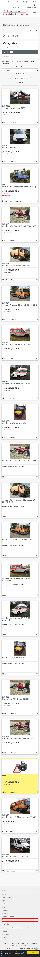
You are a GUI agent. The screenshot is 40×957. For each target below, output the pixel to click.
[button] (9, 2)
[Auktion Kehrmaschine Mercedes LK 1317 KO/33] (20, 490)
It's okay (33, 952)
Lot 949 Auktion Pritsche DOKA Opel (15, 855)
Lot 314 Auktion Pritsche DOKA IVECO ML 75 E (19, 304)
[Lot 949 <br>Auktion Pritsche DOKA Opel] (20, 845)
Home (4, 894)
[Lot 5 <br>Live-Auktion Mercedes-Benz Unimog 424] (20, 175)
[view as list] (17, 83)
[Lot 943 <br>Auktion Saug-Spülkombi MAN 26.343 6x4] (20, 806)
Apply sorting (20, 73)
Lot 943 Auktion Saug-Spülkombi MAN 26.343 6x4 (19, 817)
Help (3, 907)
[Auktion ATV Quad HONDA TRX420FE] (20, 451)
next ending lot (30, 31)
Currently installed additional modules (15, 928)
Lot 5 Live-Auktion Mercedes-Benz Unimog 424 (19, 187)
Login (4, 901)
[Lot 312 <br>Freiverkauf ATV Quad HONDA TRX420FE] (20, 687)
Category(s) (9, 25)
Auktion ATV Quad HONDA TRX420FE (19, 460)
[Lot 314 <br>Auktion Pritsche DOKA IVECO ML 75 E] (20, 293)
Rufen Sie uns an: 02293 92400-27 (25, 8)
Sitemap (5, 910)
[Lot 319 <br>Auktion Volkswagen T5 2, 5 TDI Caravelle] (20, 372)
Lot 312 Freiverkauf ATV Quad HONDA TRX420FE (15, 699)
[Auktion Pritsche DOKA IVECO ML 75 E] (20, 530)
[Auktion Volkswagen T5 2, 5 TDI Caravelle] (20, 569)
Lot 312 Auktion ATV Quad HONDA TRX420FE (19, 225)
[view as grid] (20, 83)
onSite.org (26, 945)
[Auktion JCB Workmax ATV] (20, 648)
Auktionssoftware (16, 945)
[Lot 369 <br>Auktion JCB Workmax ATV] (20, 412)
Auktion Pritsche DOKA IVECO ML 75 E (19, 539)
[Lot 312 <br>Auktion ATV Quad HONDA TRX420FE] (20, 215)
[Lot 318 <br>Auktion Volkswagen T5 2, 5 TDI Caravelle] (20, 333)
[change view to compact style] (22, 83)
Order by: (20, 67)
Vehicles (24, 25)
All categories (8, 56)
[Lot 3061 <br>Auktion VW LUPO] (20, 136)
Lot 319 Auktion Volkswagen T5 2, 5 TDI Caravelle (16, 384)
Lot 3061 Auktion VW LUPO (10, 146)
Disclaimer (5, 934)
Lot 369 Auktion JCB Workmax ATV (14, 422)
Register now (6, 897)
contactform (6, 904)
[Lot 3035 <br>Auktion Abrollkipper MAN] (20, 96)
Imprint (4, 931)
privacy (4, 937)
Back (6, 48)
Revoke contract (8, 920)
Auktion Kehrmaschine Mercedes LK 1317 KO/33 (18, 501)
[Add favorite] (37, 122)
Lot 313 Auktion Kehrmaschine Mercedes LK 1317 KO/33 (18, 265)
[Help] (13, 2)
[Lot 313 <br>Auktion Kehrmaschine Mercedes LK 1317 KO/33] (20, 254)
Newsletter (5, 913)
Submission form (8, 916)
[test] (20, 766)
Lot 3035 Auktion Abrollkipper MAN (13, 107)
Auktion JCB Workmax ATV (14, 657)
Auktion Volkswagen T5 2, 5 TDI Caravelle (16, 580)
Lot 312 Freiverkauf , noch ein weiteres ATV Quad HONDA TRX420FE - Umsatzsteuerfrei (18, 739)
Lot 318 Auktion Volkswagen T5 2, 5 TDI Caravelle (16, 344)
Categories (10, 43)
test (4, 776)
